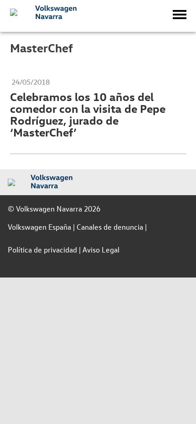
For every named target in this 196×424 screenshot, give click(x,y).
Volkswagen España (39, 227)
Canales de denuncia (110, 227)
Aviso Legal (101, 249)
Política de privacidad (42, 249)
